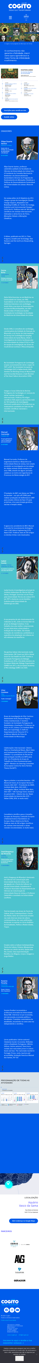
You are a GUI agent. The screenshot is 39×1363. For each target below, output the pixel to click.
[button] (19, 257)
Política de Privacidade (8, 1320)
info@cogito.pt (23, 1335)
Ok (19, 1358)
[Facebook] (6, 1310)
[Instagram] (12, 1310)
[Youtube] (17, 1310)
